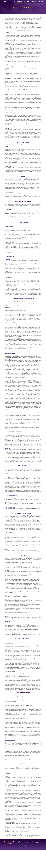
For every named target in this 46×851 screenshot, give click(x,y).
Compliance (25, 841)
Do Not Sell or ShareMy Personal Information (26, 845)
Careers (18, 842)
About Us (19, 841)
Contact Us (32, 841)
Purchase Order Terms (26, 842)
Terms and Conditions (26, 843)
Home (14, 1)
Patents (25, 846)
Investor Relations (19, 843)
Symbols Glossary (25, 847)
